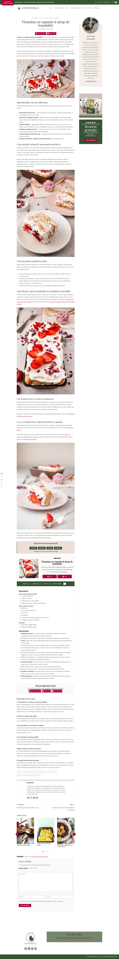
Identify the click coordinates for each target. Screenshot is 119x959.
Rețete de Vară (42, 772)
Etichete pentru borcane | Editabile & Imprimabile (64, 807)
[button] (54, 558)
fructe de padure (32, 772)
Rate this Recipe (36, 691)
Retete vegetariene (59, 8)
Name (21, 896)
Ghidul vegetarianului (76, 8)
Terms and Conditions (109, 956)
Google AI (41, 548)
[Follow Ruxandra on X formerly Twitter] (31, 797)
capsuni (19, 772)
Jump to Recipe (41, 33)
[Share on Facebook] (1, 476)
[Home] (32, 18)
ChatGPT (33, 548)
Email (49, 896)
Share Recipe (58, 691)
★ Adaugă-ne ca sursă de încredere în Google (46, 551)
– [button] (62, 583)
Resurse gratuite (107, 2)
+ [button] (66, 583)
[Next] (74, 834)
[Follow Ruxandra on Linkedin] (34, 797)
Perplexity (58, 548)
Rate (65, 576)
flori (25, 772)
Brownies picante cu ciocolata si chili (27, 806)
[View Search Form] (112, 2)
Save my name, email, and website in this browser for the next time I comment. (41, 901)
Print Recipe (52, 33)
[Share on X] (1, 479)
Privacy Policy (100, 956)
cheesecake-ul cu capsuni (30, 437)
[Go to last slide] (17, 834)
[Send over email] (1, 486)
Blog (67, 8)
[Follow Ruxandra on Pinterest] (37, 797)
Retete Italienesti (52, 772)
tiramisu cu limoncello (29, 439)
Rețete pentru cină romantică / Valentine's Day (28, 775)
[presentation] (25, 831)
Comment (22, 873)
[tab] (46, 851)
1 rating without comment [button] (40, 856)
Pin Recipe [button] (47, 691)
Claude (50, 548)
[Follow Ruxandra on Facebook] (28, 797)
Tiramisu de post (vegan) (23, 845)
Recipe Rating (23, 868)
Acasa (96, 2)
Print (50, 576)
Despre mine (100, 2)
